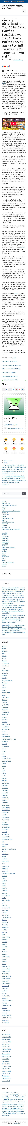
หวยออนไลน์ (5, 986)
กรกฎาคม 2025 (6, 1066)
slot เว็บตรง (5, 536)
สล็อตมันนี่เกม (6, 966)
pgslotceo (5, 785)
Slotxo (4, 851)
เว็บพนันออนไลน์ (6, 1005)
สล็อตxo (4, 964)
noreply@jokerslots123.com (15, 428)
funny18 (4, 702)
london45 (5, 741)
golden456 (5, 707)
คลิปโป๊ (4, 558)
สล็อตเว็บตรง (5, 538)
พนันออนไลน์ (5, 927)
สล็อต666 (4, 947)
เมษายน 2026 (6, 1044)
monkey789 (5, 746)
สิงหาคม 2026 (6, 1034)
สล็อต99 (4, 549)
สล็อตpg (4, 961)
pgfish (4, 773)
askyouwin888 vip (7, 680)
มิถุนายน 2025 (6, 1068)
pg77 (3, 768)
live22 (4, 83)
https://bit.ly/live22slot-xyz (9, 361)
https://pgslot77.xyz (7, 518)
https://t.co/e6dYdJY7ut (11, 380)
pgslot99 (4, 780)
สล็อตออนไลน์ (6, 969)
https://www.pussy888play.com (11, 511)
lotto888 (4, 744)
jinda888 (4, 719)
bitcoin (4, 687)
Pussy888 (5, 802)
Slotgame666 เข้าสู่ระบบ (9, 849)
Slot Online (5, 844)
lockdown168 (6, 736)
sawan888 (5, 829)
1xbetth (4, 656)
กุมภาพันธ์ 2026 (6, 1049)
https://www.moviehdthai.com (11, 529)
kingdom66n (5, 729)
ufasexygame (6, 895)
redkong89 (5, 812)
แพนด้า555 (5, 1020)
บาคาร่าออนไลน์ (6, 917)
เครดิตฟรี (4, 993)
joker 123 (4, 507)
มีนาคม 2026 (5, 1046)
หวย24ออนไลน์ (6, 983)
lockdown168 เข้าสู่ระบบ (9, 739)
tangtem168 (5, 866)
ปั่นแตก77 (5, 925)
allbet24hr (5, 673)
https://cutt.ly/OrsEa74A (9, 372)
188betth (4, 651)
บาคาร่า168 (5, 514)
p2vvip (4, 751)
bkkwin (4, 690)
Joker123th (5, 727)
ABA (3, 668)
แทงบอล (4, 1013)
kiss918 (4, 564)
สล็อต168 (4, 534)
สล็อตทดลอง (5, 556)
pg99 (3, 520)
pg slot (4, 516)
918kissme (5, 665)
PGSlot (4, 775)
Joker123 (4, 722)
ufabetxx (4, 888)
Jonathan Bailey (10, 425)
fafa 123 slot (5, 697)
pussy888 (5, 512)
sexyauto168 (5, 837)
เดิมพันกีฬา (5, 998)
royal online (5, 819)
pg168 (4, 763)
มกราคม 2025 (6, 1081)
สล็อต (3, 934)
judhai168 (5, 544)
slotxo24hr (5, 854)
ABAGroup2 (5, 670)
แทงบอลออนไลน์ (6, 1015)
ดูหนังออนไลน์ (6, 503)
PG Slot (4, 756)
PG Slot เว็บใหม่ (6, 758)
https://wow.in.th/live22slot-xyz (11, 369)
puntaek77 (5, 800)
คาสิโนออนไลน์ (6, 900)
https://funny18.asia (8, 562)
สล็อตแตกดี (5, 981)
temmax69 (5, 871)
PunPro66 (5, 795)
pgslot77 (4, 778)
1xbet (3, 560)
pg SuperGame (6, 761)
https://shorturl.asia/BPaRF (10, 376)
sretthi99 (4, 859)
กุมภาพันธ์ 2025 (6, 1078)
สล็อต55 (4, 944)
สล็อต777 (4, 949)
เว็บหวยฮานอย (6, 1010)
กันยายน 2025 (6, 1061)
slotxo (4, 555)
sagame (4, 822)
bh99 (3, 685)
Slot (3, 841)
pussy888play (6, 807)
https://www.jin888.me (8, 547)
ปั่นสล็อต (4, 920)
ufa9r (3, 883)
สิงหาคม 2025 (6, 1064)
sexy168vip (5, 834)
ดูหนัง (3, 509)
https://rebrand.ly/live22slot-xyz (11, 365)
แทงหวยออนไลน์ (6, 1017)
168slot (4, 646)
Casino (4, 695)
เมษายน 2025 (6, 1073)
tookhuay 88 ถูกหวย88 (8, 873)
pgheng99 (21, 1097)
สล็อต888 (4, 545)
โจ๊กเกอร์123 (5, 1022)
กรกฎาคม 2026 (6, 1037)
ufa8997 (4, 881)
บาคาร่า (4, 553)
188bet (4, 648)
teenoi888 (5, 868)
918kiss (4, 501)
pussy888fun (6, 805)
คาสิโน (4, 898)
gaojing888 (5, 705)
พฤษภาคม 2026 (6, 1042)
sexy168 (4, 832)
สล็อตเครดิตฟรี (6, 971)
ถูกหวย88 (4, 905)
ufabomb (4, 890)
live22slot (5, 523)
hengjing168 (5, 712)
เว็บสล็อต (22, 248)
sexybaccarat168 (7, 839)
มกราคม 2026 (6, 1051)
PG (3, 753)
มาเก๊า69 (4, 932)
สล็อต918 (4, 954)
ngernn (4, 749)
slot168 (4, 846)
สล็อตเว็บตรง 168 (6, 976)
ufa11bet (4, 876)
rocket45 (4, 815)
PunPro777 (5, 797)
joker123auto (6, 724)
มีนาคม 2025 (5, 1076)
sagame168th (6, 827)
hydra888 (5, 714)
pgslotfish (5, 788)
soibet (4, 856)
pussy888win (6, 810)
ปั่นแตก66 (5, 922)
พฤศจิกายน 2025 (6, 1056)
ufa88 (3, 878)
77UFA (4, 658)
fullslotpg (4, 700)
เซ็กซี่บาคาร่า (5, 995)
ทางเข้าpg (5, 910)
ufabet (4, 885)
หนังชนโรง (5, 525)
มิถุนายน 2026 (6, 1039)
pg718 (4, 766)
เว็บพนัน (4, 1003)
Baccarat (4, 683)
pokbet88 (5, 793)
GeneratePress (16, 1123)
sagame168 (5, 824)
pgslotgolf (5, 790)
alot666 (4, 675)
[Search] (24, 493)
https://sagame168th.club (9, 505)
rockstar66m (5, 817)
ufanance (5, 893)
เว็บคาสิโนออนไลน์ (7, 1000)
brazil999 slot (6, 692)
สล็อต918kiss (5, 956)
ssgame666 (5, 861)
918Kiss (4, 661)
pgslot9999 (5, 783)
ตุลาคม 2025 (5, 1059)
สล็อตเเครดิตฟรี (6, 978)
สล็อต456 (4, 942)
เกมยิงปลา (5, 991)
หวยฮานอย (5, 988)
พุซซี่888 (4, 551)
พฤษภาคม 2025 (6, 1071)
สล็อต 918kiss (6, 937)
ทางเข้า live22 (8, 460)
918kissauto (5, 663)
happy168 (5, 709)
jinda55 (4, 717)
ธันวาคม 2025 (6, 1054)
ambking (4, 678)
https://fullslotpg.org (8, 522)
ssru (3, 863)
